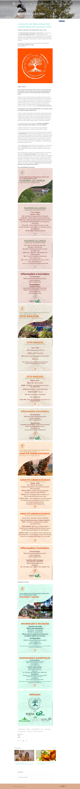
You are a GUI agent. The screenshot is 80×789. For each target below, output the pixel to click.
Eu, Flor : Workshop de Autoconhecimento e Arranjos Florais (24, 763)
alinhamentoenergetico (35, 729)
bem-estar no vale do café (37, 731)
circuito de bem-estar (22, 731)
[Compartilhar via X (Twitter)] (20, 740)
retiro (42, 729)
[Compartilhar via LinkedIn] (23, 740)
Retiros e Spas (20, 734)
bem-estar (28, 729)
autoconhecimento (21, 729)
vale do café (29, 731)
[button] (31, 4)
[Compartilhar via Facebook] (18, 740)
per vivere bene (47, 729)
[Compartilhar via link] (26, 740)
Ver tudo (54, 747)
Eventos (19, 737)
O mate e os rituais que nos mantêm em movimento (45, 763)
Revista (19, 735)
